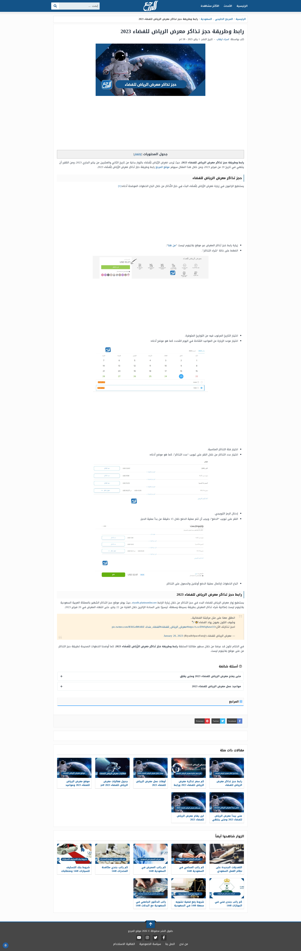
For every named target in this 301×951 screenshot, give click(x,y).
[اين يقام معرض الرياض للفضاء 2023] (188, 802)
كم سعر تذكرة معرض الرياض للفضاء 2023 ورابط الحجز (189, 785)
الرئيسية (242, 5)
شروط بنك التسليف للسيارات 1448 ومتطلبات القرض (75, 871)
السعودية (206, 19)
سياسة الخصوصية (150, 944)
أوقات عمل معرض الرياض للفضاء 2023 (151, 783)
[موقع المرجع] (150, 6)
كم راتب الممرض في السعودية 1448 (153, 869)
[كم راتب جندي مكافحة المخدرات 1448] (112, 854)
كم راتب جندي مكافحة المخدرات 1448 (115, 869)
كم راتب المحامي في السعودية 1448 (191, 869)
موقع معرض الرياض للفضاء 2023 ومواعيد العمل (77, 785)
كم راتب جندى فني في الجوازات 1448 (228, 903)
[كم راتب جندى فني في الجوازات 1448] (227, 888)
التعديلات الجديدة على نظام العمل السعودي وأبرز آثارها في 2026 (229, 871)
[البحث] (55, 6)
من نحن (183, 944)
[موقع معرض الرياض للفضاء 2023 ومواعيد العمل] (74, 768)
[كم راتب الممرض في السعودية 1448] (150, 854)
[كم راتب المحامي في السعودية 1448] (188, 854)
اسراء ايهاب (223, 39)
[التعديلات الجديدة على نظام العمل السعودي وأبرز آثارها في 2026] (227, 854)
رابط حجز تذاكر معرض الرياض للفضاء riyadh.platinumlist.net (229, 785)
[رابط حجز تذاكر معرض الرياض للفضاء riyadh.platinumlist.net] (227, 768)
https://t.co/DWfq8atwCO (201, 626)
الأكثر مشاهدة (210, 5)
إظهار (137, 154)
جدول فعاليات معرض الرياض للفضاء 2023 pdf (114, 783)
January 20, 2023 (173, 635)
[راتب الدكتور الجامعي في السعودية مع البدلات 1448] (150, 888)
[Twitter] (155, 938)
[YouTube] (139, 938)
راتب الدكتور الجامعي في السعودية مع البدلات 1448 (151, 903)
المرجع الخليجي (224, 19)
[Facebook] (164, 938)
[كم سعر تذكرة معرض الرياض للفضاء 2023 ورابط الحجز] (188, 768)
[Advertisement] (150, 123)
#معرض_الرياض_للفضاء (174, 626)
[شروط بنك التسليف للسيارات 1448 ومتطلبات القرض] (74, 854)
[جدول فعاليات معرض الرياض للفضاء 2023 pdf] (112, 768)
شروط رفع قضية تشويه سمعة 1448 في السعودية (189, 903)
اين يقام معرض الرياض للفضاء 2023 (190, 817)
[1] (119, 186)
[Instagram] (147, 938)
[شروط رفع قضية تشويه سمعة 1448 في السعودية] (188, 888)
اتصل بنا (170, 944)
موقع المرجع (163, 167)
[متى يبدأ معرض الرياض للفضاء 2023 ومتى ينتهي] (227, 802)
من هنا (172, 245)
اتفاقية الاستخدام (124, 944)
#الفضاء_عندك (153, 626)
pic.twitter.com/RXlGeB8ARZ (128, 626)
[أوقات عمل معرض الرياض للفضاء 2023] (150, 768)
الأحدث (228, 5)
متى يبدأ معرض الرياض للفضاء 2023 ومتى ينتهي (227, 817)
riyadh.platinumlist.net (144, 602)
